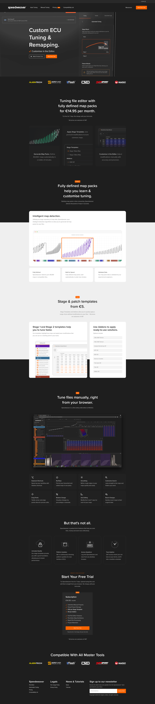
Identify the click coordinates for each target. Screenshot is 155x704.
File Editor (31, 685)
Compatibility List (68, 7)
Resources (129, 7)
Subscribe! (121, 691)
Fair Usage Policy (54, 685)
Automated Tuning (34, 687)
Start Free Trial (141, 7)
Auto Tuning (33, 7)
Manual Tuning (45, 7)
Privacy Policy (53, 687)
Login (142, 1)
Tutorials (68, 687)
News (67, 685)
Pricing (56, 7)
